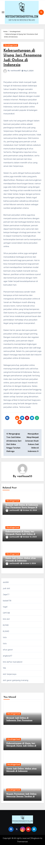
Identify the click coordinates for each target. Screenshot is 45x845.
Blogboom (35, 838)
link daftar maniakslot (12, 662)
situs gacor (8, 650)
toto (5, 637)
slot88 (6, 582)
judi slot (6, 588)
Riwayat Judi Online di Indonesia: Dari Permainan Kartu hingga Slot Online (22, 507)
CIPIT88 (6, 613)
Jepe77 (6, 594)
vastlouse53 (15, 71)
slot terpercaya (9, 674)
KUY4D (6, 625)
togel (5, 607)
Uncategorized (10, 45)
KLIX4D (6, 631)
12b (4, 668)
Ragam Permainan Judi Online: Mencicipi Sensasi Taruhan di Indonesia (21, 796)
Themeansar (22, 841)
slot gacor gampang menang (15, 680)
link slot (6, 619)
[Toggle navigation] (3, 12)
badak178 (7, 601)
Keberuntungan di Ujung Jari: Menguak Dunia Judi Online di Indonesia (20, 534)
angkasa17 (7, 656)
